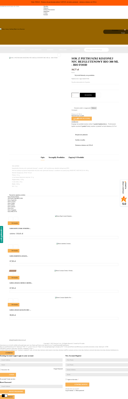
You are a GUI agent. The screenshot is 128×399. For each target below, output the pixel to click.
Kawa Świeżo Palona (13, 196)
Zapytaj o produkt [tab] (76, 157)
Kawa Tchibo (11, 203)
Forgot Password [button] (58, 369)
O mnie (46, 13)
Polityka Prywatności (49, 9)
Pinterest (84, 110)
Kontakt (46, 14)
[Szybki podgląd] (10, 219)
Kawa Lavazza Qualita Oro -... (20, 310)
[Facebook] (67, 339)
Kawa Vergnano (12, 210)
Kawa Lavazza (11, 201)
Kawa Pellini (11, 205)
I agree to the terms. (72, 379)
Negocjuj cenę (81, 118)
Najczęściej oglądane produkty (17, 195)
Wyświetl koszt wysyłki (77, 115)
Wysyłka (46, 6)
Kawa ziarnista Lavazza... (19, 256)
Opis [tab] (43, 157)
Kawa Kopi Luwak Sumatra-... (20, 228)
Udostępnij (79, 110)
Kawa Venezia (11, 206)
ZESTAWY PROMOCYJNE (15, 198)
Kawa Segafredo (12, 200)
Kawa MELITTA (12, 211)
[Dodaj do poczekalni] (98, 95)
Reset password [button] (80, 390)
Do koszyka (88, 95)
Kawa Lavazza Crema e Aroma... (21, 283)
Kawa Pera (10, 208)
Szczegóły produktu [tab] (57, 157)
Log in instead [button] (69, 390)
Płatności (46, 8)
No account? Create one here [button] (7, 379)
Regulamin (46, 11)
